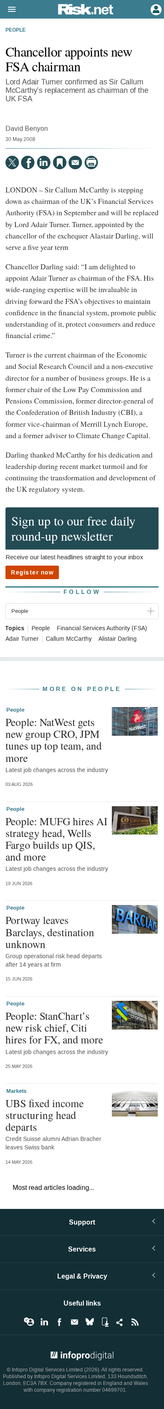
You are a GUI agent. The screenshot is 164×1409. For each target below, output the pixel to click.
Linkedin (44, 1322)
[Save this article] (59, 162)
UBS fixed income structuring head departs (44, 1115)
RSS (135, 1322)
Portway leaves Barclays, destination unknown (49, 931)
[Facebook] (27, 162)
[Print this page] (91, 162)
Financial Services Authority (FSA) (102, 628)
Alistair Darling (117, 639)
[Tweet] (12, 162)
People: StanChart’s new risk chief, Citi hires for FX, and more (54, 1027)
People (15, 30)
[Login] (155, 8)
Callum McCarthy (69, 639)
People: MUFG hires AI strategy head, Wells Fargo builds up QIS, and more (56, 839)
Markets (16, 1091)
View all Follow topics (29, 1322)
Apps (105, 1322)
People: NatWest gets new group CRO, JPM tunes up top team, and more (53, 740)
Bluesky (90, 1322)
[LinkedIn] (43, 162)
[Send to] (75, 162)
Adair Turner (22, 639)
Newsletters (74, 1322)
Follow (82, 592)
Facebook (59, 1322)
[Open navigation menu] (8, 10)
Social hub (120, 1322)
